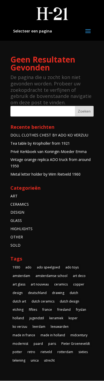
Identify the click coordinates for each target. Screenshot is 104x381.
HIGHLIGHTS (21, 228)
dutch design (69, 301)
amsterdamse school (51, 276)
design (18, 293)
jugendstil (36, 318)
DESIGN (17, 212)
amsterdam (21, 276)
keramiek (56, 318)
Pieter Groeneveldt (75, 343)
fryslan (81, 309)
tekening (19, 360)
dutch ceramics (42, 301)
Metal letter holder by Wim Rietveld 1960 (45, 174)
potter (17, 352)
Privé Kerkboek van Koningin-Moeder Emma (48, 151)
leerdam (39, 326)
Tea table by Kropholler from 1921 (40, 143)
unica (35, 360)
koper (73, 318)
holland (18, 318)
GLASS (16, 220)
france (47, 309)
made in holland (53, 335)
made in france (24, 335)
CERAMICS (19, 204)
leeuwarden (60, 326)
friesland (64, 309)
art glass (19, 284)
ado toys (72, 267)
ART (14, 195)
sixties (83, 352)
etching (18, 309)
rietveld (46, 352)
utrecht (49, 360)
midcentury (78, 335)
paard (38, 343)
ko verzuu (20, 326)
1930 (16, 267)
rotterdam (65, 352)
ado (28, 267)
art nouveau (40, 284)
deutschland (37, 293)
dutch (74, 293)
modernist (20, 343)
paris (52, 343)
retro (31, 352)
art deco (79, 276)
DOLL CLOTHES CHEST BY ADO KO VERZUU (49, 135)
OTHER (16, 236)
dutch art (19, 301)
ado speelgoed (48, 267)
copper (78, 284)
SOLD (15, 245)
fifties (33, 309)
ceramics (61, 284)
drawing (58, 293)
